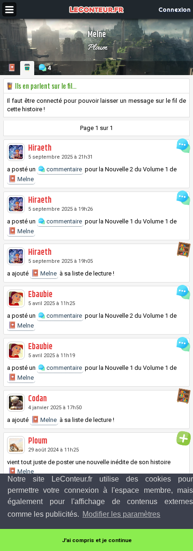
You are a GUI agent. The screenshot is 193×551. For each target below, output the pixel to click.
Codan (37, 399)
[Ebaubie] (16, 298)
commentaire (63, 169)
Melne (25, 179)
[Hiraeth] (16, 152)
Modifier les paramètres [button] (121, 514)
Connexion (174, 9)
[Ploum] (16, 445)
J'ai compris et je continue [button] (97, 540)
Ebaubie (40, 294)
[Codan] (16, 403)
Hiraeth (40, 148)
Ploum (97, 47)
